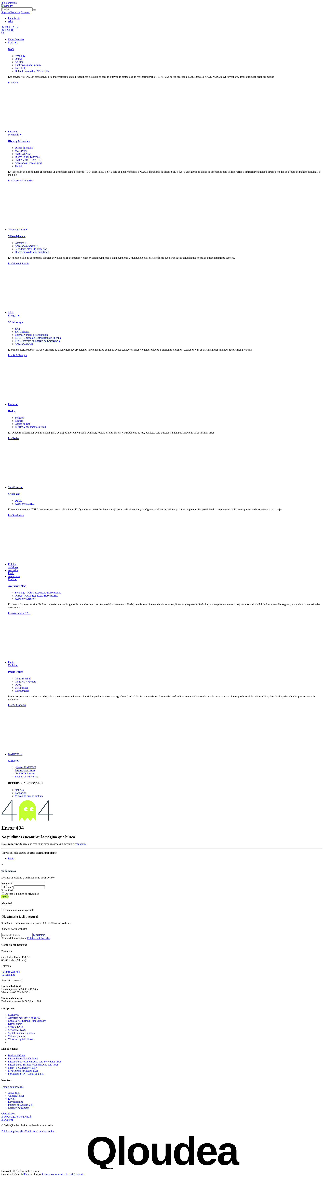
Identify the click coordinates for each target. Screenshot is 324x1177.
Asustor (19, 61)
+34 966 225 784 (10, 971)
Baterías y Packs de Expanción (31, 334)
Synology (20, 55)
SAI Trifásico (22, 331)
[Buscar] (34, 9)
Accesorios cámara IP (26, 245)
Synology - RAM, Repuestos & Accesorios (38, 592)
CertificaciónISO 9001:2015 (9, 1115)
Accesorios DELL (24, 503)
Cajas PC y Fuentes (25, 681)
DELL (18, 500)
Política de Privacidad (38, 938)
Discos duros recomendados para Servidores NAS (34, 1061)
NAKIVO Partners (25, 773)
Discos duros (15, 1023)
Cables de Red (22, 423)
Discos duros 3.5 (24, 147)
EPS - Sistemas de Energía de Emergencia (37, 340)
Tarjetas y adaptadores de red (30, 426)
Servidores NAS (17, 1030)
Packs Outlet (15, 671)
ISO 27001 (7, 30)
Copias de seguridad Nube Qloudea (27, 1020)
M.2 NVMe (21, 150)
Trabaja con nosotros (12, 1086)
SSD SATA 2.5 (23, 153)
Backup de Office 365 (26, 776)
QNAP (18, 58)
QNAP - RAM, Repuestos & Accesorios (36, 595)
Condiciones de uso (35, 1131)
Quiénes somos (16, 1095)
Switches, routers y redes (21, 1033)
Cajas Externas (23, 678)
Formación (20, 792)
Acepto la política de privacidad (22, 893)
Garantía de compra (18, 1107)
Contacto (25, 12)
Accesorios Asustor (25, 598)
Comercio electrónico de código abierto (63, 1174)
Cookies (51, 1131)
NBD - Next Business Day (22, 1067)
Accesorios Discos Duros (28, 163)
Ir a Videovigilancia (18, 263)
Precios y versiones (25, 770)
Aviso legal (14, 1092)
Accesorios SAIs (24, 343)
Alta (10, 21)
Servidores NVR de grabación (31, 248)
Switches (19, 417)
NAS (11, 49)
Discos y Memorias (19, 141)
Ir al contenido (9, 2)
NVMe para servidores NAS (23, 1070)
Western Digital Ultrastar (21, 1039)
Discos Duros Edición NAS (23, 1058)
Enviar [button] (4, 896)
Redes (11, 411)
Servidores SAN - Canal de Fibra (26, 1073)
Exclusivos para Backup (28, 65)
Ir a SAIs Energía (17, 355)
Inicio (11, 858)
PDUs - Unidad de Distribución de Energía (38, 337)
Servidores (14, 493)
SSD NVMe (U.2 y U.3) (28, 159)
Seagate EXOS (16, 1026)
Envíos (12, 1098)
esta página (81, 844)
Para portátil (21, 687)
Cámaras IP (21, 242)
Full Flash (20, 68)
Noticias (19, 789)
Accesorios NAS (17, 586)
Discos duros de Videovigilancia (32, 252)
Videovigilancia (16, 236)
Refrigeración (22, 690)
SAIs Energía (15, 322)
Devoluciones (15, 1101)
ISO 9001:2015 (9, 27)
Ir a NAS (13, 82)
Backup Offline (16, 1055)
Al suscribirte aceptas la (25, 938)
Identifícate (14, 18)
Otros (18, 684)
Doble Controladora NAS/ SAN (32, 71)
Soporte (5, 12)
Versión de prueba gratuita (29, 796)
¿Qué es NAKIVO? (25, 767)
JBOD (18, 166)
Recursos (15, 12)
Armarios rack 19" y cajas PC (24, 1017)
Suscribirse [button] (39, 934)
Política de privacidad (12, 1131)
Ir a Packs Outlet (17, 705)
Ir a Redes (13, 438)
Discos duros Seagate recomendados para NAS (33, 1064)
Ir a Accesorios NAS (19, 613)
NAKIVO (13, 760)
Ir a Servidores (16, 515)
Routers (19, 420)
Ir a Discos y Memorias (20, 180)
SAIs (17, 328)
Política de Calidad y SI (20, 1104)
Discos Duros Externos (27, 156)
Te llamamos (8, 974)
